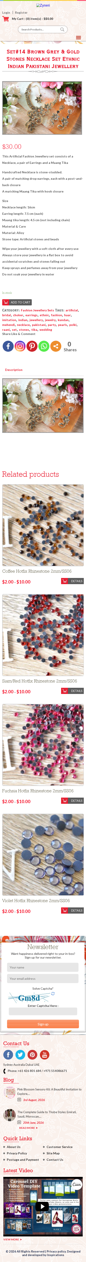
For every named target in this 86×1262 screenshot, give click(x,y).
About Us (14, 1147)
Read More (27, 1127)
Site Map (53, 1153)
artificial (71, 310)
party (52, 325)
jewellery (36, 320)
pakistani (39, 325)
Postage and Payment (23, 1159)
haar (67, 315)
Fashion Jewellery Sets (37, 310)
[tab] (13, 368)
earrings (31, 315)
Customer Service (60, 1147)
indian (22, 320)
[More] (55, 346)
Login (6, 12)
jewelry (50, 320)
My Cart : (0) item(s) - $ (32, 19)
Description (13, 370)
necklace (23, 325)
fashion (56, 315)
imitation (9, 320)
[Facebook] (8, 346)
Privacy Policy (17, 1153)
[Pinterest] (31, 346)
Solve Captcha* (43, 988)
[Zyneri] (43, 5)
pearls (62, 325)
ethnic (44, 315)
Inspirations (55, 1255)
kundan (63, 320)
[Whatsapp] (43, 346)
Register (21, 12)
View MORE (11, 1239)
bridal (6, 315)
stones (24, 329)
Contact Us (55, 1159)
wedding (45, 329)
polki (73, 325)
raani (6, 329)
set (14, 329)
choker (18, 315)
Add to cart (20, 302)
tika (34, 329)
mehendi (8, 325)
